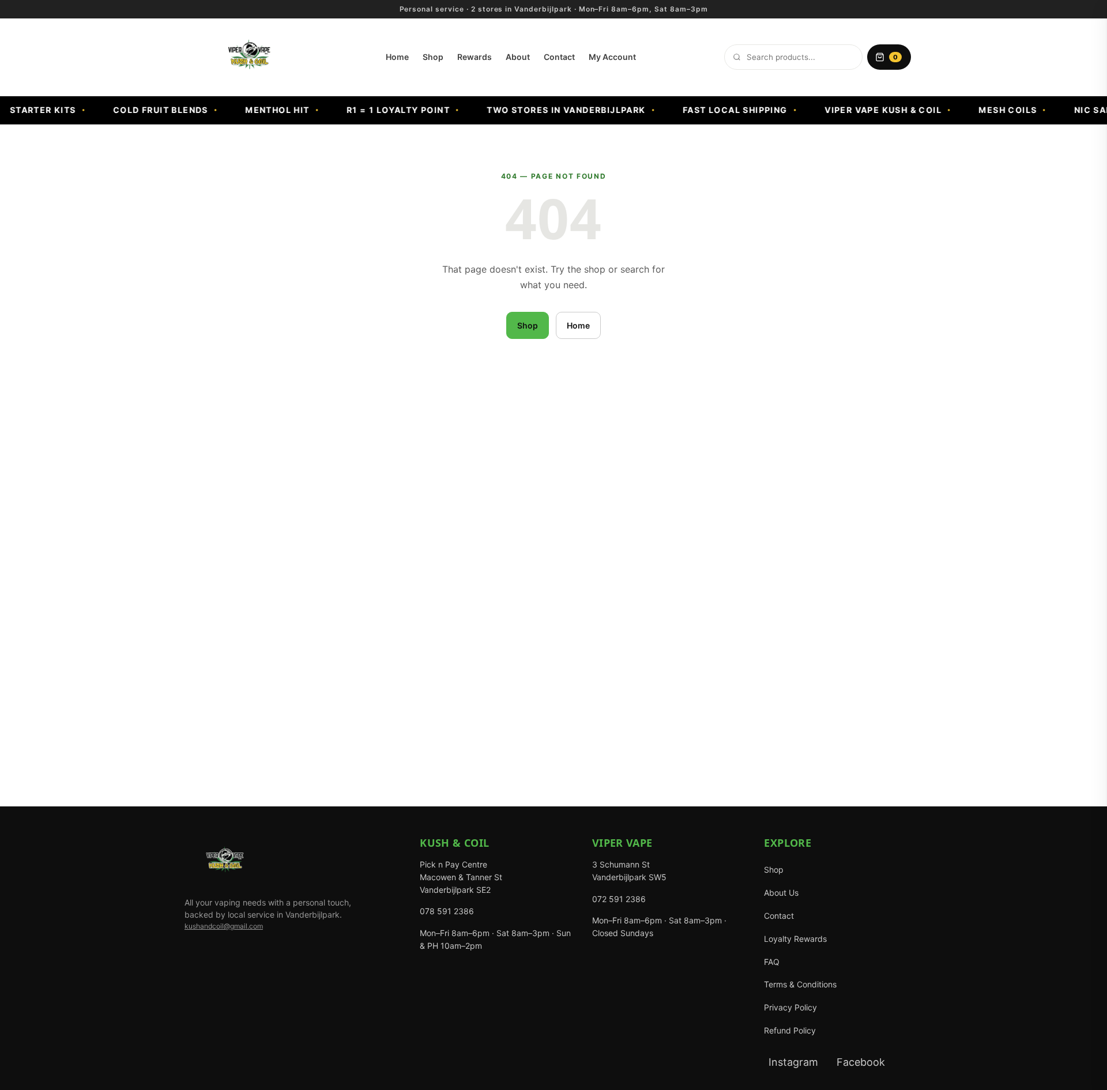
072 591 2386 (619, 899)
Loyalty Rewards (795, 939)
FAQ (772, 962)
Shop (433, 57)
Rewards (474, 57)
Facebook (861, 1062)
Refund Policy (790, 1030)
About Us (781, 892)
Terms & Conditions (800, 984)
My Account (612, 57)
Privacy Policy (790, 1007)
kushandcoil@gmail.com (223, 926)
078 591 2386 (447, 911)
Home (397, 57)
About (518, 57)
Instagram (793, 1062)
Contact (559, 57)
